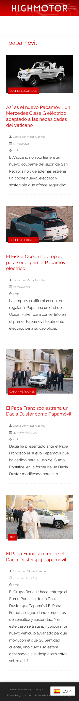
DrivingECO (40, 689)
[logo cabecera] (39, 8)
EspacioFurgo (14, 695)
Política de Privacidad (46, 695)
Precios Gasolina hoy (20, 689)
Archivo (28, 695)
